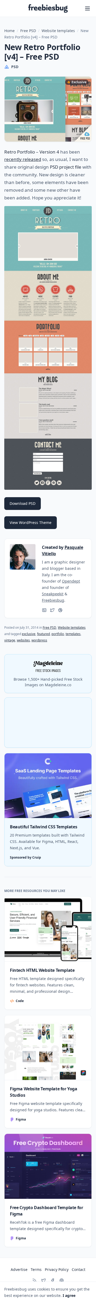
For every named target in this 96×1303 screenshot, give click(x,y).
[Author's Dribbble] (60, 610)
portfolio (57, 634)
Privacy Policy (57, 1269)
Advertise (19, 1269)
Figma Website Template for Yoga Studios (43, 1092)
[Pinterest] (61, 1280)
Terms (36, 1269)
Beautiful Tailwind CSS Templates (43, 827)
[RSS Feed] (34, 1280)
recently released (22, 159)
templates (73, 634)
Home (9, 30)
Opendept (71, 581)
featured (43, 634)
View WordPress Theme (30, 522)
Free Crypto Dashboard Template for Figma (46, 1211)
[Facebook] (52, 1280)
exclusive (28, 634)
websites (23, 640)
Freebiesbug (53, 600)
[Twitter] (43, 1280)
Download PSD (22, 503)
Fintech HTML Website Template (42, 970)
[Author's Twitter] (52, 610)
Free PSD (28, 30)
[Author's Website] (44, 610)
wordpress (39, 640)
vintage (9, 640)
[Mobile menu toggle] (87, 8)
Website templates (58, 30)
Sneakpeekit (52, 593)
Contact (78, 1269)
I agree (69, 1295)
